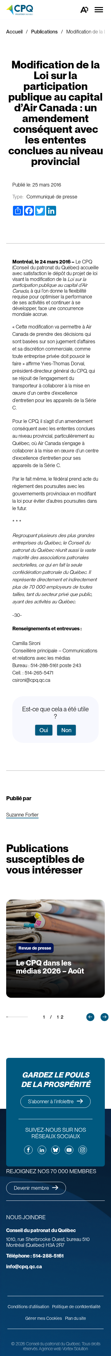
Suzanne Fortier (22, 815)
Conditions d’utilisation (28, 1306)
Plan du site (75, 1318)
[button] (90, 1017)
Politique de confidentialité (76, 1306)
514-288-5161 (35, 1256)
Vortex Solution (75, 1348)
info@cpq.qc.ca (24, 1267)
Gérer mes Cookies (43, 1318)
